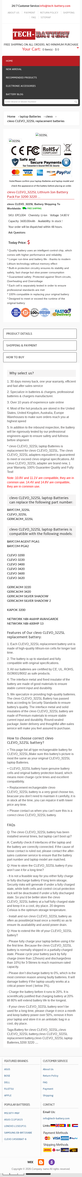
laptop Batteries (30, 116)
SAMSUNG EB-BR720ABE (18, 1132)
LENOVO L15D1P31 (15, 1126)
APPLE (7, 1095)
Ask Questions (16, 232)
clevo (49, 116)
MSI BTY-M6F (11, 1113)
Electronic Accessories (21, 86)
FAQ (33, 17)
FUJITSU (9, 1088)
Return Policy (50, 1075)
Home (9, 60)
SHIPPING (69, 12)
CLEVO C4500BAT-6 (15, 1139)
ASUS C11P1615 (13, 1119)
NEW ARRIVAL (14, 69)
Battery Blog (14, 94)
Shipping (48, 1095)
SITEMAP (46, 17)
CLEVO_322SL (17, 514)
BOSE (7, 1075)
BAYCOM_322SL (18, 509)
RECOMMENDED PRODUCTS (21, 77)
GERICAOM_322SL (20, 519)
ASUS (7, 1069)
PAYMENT (29, 12)
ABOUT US (13, 12)
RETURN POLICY (49, 12)
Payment (48, 1088)
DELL (7, 1082)
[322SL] (14, 141)
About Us (48, 1069)
